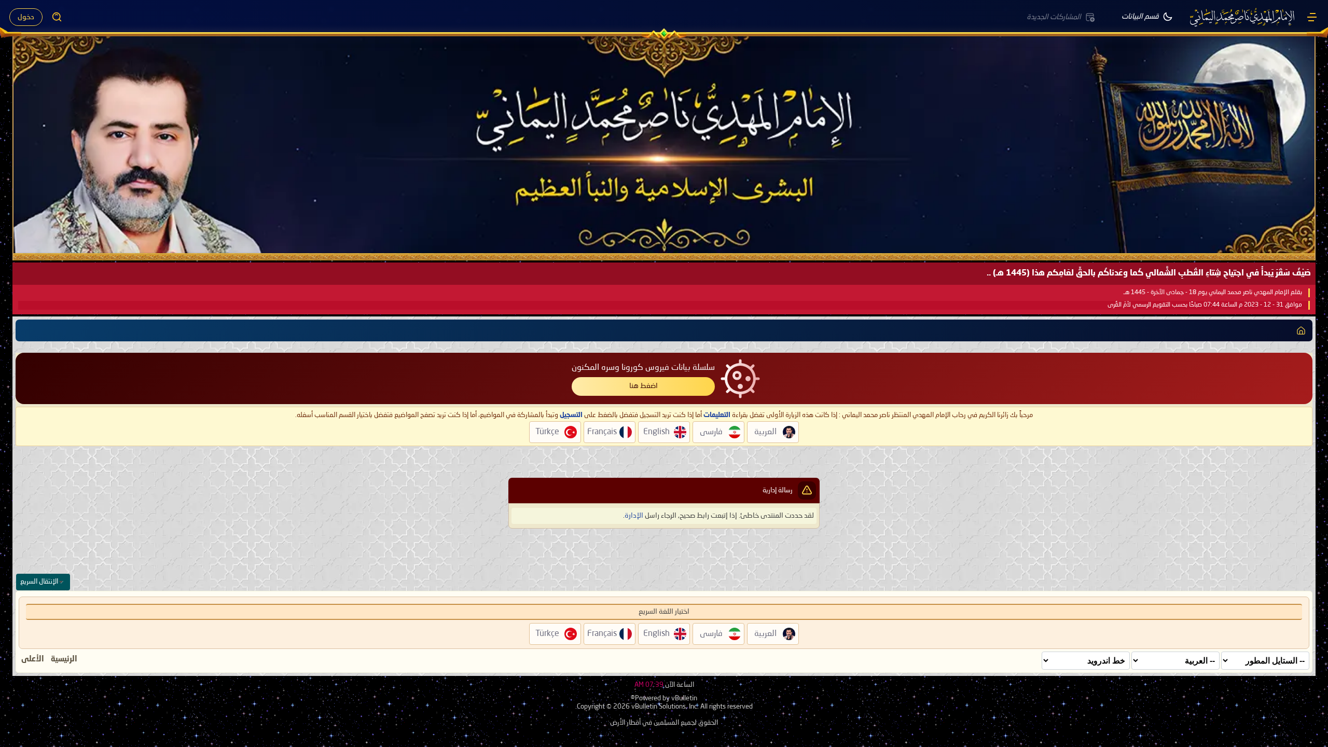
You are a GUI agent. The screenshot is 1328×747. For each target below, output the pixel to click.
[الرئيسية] (1312, 17)
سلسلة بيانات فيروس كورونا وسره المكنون (643, 368)
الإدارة (634, 515)
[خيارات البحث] (57, 17)
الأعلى (32, 659)
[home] (1301, 330)
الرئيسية (64, 659)
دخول (26, 17)
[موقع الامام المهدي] (1243, 17)
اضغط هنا (643, 386)
